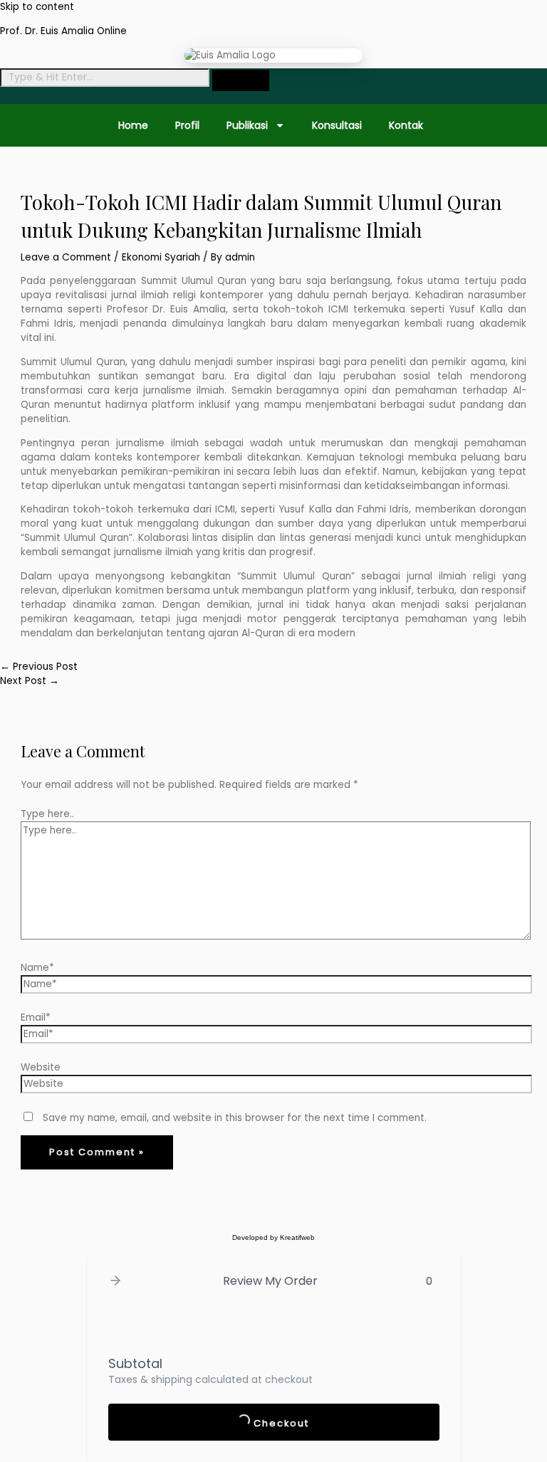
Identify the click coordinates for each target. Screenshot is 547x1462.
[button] (115, 1281)
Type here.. (47, 814)
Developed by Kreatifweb (273, 1237)
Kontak (406, 125)
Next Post (29, 681)
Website (41, 1067)
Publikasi (247, 125)
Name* (37, 967)
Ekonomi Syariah (161, 257)
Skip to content (37, 7)
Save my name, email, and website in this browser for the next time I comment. (235, 1118)
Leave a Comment (66, 257)
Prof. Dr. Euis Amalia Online (63, 31)
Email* (36, 1017)
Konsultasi (337, 125)
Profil (187, 125)
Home (133, 125)
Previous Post (39, 666)
